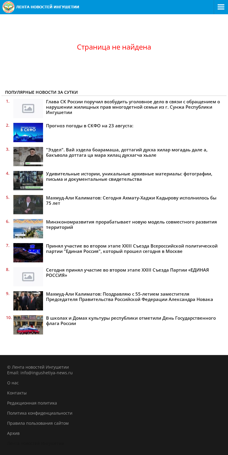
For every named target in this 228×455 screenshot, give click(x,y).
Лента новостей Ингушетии (35, 443)
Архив (13, 433)
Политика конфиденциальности (39, 413)
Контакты (17, 393)
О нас (13, 383)
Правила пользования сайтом (38, 423)
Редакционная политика (32, 403)
